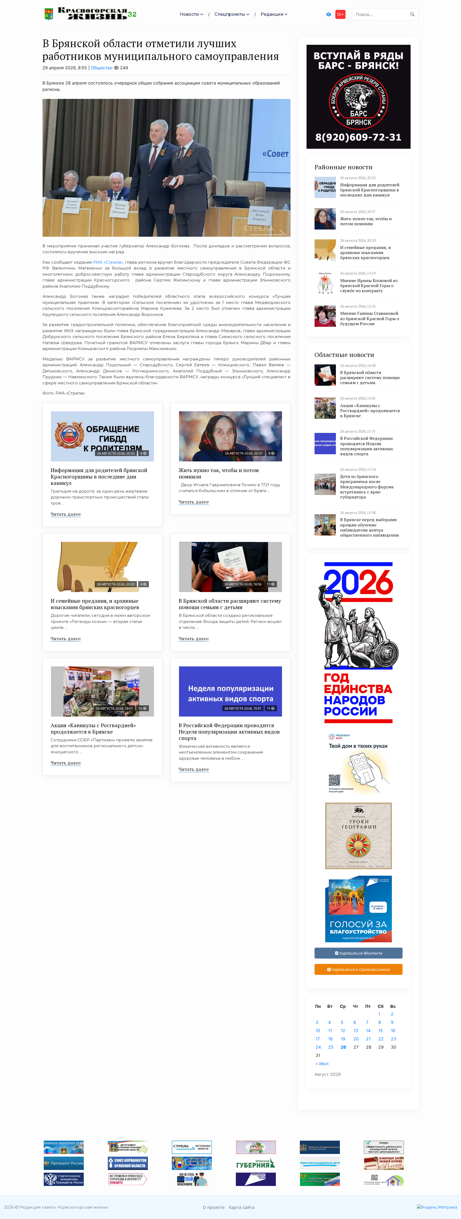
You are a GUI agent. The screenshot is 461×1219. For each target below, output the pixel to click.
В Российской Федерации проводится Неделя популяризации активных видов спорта (229, 732)
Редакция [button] (272, 14)
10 (318, 1030)
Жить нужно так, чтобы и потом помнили (219, 473)
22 (381, 1038)
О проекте (214, 1207)
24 (318, 1047)
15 (380, 1030)
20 (356, 1038)
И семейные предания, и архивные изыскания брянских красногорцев (95, 604)
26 (343, 1047)
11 (330, 1030)
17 (318, 1038)
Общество (102, 67)
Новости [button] (189, 14)
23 (393, 1038)
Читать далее (66, 514)
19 (343, 1038)
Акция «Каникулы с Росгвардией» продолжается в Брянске (93, 728)
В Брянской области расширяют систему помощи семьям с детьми (230, 604)
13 (355, 1030)
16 (393, 1030)
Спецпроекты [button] (229, 14)
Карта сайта (242, 1207)
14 (368, 1030)
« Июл (322, 1063)
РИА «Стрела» (108, 262)
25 (330, 1047)
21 (368, 1038)
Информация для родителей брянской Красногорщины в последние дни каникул (99, 476)
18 (330, 1038)
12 (343, 1030)
